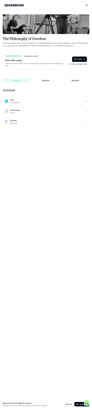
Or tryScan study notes (78, 64)
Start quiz (78, 59)
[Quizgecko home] (14, 5)
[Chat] (86, 402)
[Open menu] (86, 5)
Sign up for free (82, 404)
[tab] (16, 80)
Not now (69, 404)
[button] (46, 101)
